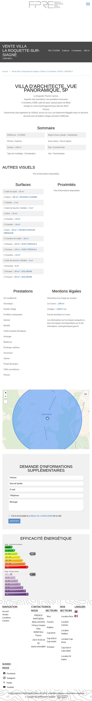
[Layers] (85, 393)
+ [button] (5, 392)
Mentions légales (56, 693)
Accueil (5, 71)
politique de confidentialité (41, 516)
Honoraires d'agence (75, 693)
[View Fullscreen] (5, 401)
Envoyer (14, 521)
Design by (64, 696)
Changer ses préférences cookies (41, 697)
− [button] (5, 396)
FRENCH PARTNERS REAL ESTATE (38, 618)
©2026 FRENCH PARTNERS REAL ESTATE (27, 693)
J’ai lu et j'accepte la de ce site (36, 516)
